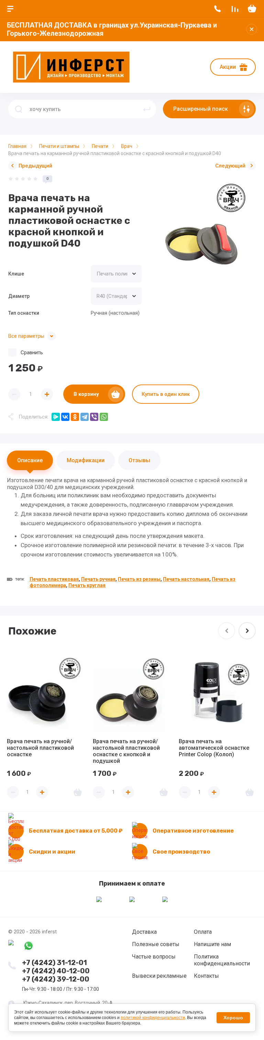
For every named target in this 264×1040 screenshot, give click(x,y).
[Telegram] (84, 417)
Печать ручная (98, 579)
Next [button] (247, 630)
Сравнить (32, 352)
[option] (202, 229)
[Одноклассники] (75, 417)
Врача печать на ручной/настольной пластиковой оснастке (40, 748)
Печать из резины (139, 579)
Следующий (230, 166)
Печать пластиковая (54, 579)
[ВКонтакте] (65, 417)
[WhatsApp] (104, 417)
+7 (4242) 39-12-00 (55, 979)
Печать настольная (186, 579)
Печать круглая (87, 585)
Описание (30, 460)
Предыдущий (35, 166)
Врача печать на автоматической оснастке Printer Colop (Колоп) (214, 748)
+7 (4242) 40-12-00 (56, 971)
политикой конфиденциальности (153, 1017)
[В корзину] (77, 792)
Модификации (85, 460)
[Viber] (94, 417)
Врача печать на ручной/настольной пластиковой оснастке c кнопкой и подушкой (126, 751)
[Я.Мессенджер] (56, 417)
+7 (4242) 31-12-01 (54, 962)
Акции (228, 67)
